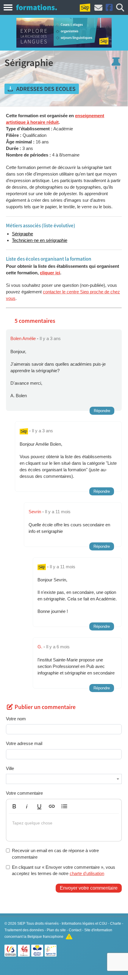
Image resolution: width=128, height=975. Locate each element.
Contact (75, 930)
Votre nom (16, 718)
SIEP (21, 923)
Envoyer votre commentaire (89, 888)
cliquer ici (50, 272)
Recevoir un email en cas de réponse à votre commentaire (55, 853)
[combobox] (64, 779)
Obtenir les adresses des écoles (41, 89)
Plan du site (56, 930)
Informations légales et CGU (84, 923)
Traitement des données (24, 930)
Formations (36, 7)
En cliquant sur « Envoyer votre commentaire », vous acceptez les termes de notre (63, 870)
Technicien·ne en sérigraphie (39, 240)
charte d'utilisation (87, 873)
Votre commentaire (24, 793)
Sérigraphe (22, 233)
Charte (115, 923)
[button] (14, 806)
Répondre (102, 411)
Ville (10, 768)
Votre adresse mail (24, 743)
